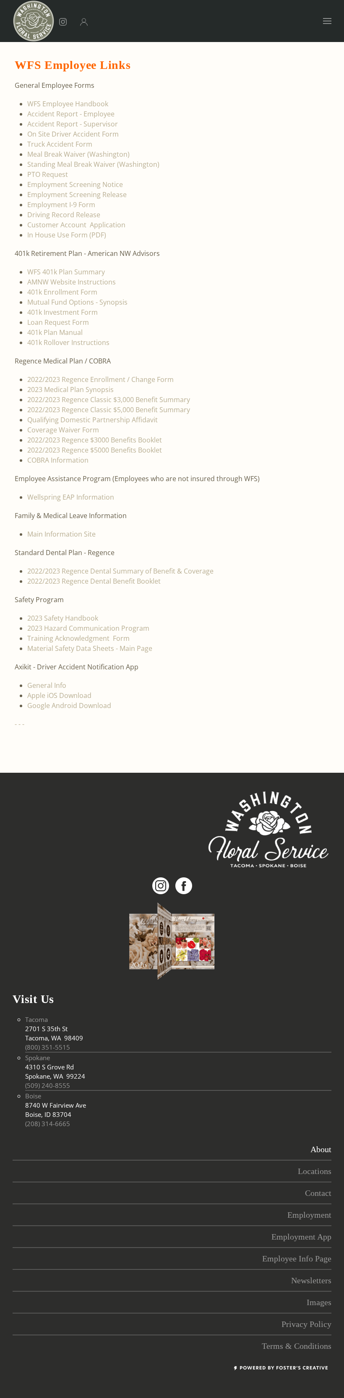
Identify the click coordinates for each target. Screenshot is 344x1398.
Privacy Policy (306, 1324)
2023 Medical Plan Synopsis (70, 389)
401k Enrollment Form (62, 292)
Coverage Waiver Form (63, 429)
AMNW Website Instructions (71, 282)
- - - (19, 724)
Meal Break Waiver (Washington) (78, 154)
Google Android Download (69, 705)
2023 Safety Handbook (62, 618)
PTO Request (47, 174)
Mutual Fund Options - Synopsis (77, 302)
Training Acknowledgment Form (78, 638)
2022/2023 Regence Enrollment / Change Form (100, 379)
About (320, 1149)
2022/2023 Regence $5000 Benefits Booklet (94, 450)
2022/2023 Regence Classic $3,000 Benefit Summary (108, 399)
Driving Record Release (63, 214)
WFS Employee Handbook (67, 103)
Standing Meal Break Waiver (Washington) (93, 164)
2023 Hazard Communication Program (88, 628)
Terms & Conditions (296, 1346)
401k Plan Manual (55, 332)
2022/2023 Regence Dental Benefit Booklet (94, 581)
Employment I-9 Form (61, 204)
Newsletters (311, 1280)
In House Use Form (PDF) (66, 235)
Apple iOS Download (59, 695)
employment (309, 1214)
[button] (327, 21)
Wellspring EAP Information (70, 497)
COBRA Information (58, 460)
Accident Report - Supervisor (72, 124)
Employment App (301, 1236)
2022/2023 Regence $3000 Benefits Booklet (94, 440)
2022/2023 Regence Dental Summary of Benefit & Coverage (120, 571)
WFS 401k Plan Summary (66, 271)
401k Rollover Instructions (68, 342)
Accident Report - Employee (71, 113)
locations (314, 1171)
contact (318, 1193)
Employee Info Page (296, 1258)
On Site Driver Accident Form (73, 134)
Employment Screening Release (77, 194)
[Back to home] (34, 21)
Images (319, 1302)
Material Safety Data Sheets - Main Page (89, 648)
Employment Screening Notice (75, 184)
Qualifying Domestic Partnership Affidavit (92, 419)
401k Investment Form (62, 312)
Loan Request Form (58, 322)
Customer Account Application (76, 224)
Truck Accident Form (59, 144)
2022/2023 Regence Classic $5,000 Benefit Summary (108, 409)
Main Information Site (61, 534)
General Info (46, 685)
